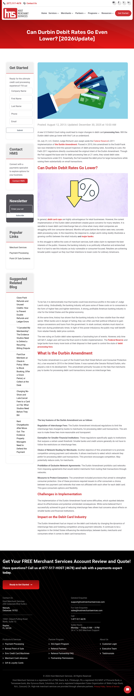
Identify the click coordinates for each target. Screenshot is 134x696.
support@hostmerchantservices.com (88, 602)
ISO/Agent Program (60, 644)
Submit (20, 130)
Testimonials (108, 653)
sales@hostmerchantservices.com (86, 610)
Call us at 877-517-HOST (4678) (51, 568)
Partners (79, 13)
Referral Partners (58, 648)
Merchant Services (18, 247)
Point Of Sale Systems (20, 258)
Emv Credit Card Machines (17, 653)
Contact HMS (18, 181)
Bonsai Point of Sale (14, 648)
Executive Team (109, 648)
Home (44, 13)
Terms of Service (112, 687)
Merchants (66, 13)
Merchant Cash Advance (16, 658)
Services (53, 13)
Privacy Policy (99, 687)
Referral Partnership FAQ (62, 653)
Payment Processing (19, 253)
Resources (106, 13)
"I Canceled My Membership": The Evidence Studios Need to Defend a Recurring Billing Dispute (23, 338)
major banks (87, 236)
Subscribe (20, 215)
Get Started (123, 13)
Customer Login (109, 644)
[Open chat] (127, 689)
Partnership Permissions (62, 658)
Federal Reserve (101, 141)
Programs (92, 13)
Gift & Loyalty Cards (14, 663)
